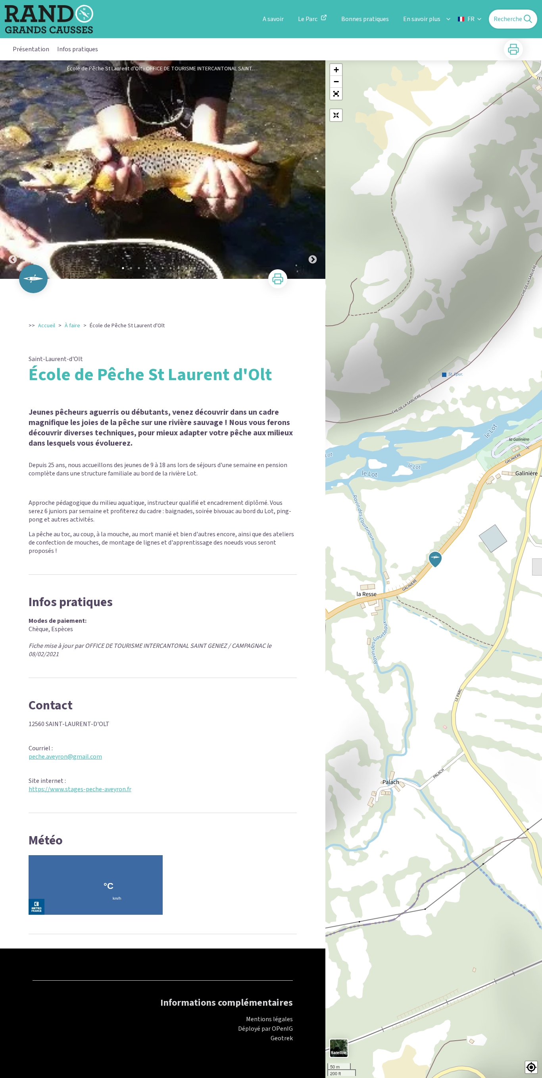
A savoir (273, 19)
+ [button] (336, 70)
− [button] (336, 82)
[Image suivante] (312, 169)
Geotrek (282, 1038)
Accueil (46, 326)
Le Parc (307, 19)
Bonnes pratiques (365, 19)
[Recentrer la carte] (336, 115)
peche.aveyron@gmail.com (65, 756)
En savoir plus (421, 19)
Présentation (31, 49)
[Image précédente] (12, 169)
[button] (336, 94)
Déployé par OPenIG (265, 1028)
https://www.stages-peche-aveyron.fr (80, 789)
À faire (72, 326)
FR (471, 19)
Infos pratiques (77, 49)
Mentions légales (269, 1019)
